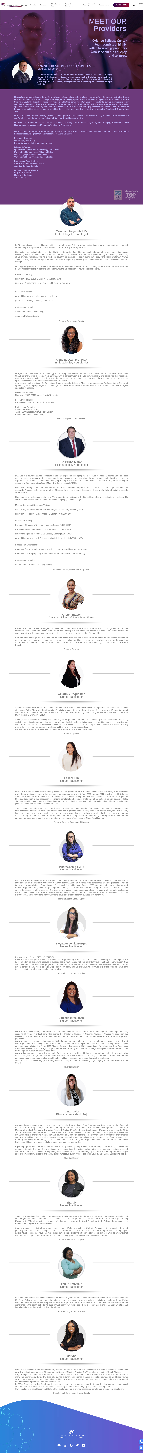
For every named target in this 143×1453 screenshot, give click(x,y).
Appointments (104, 5)
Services (43, 5)
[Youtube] (59, 1445)
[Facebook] (71, 1445)
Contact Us (91, 5)
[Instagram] (65, 1445)
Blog (84, 5)
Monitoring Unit (55, 5)
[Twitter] (77, 1445)
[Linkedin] (83, 1445)
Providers (33, 5)
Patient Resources (69, 5)
